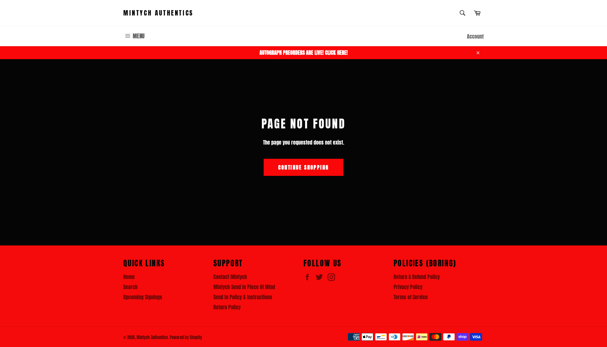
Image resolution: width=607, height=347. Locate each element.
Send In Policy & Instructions (242, 297)
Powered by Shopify (186, 337)
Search (130, 287)
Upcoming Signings (142, 297)
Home (129, 277)
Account (475, 36)
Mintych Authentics (158, 13)
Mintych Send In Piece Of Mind (244, 287)
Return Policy (227, 307)
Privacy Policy (408, 287)
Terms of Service (411, 297)
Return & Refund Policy (417, 277)
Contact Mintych (230, 277)
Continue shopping (303, 167)
